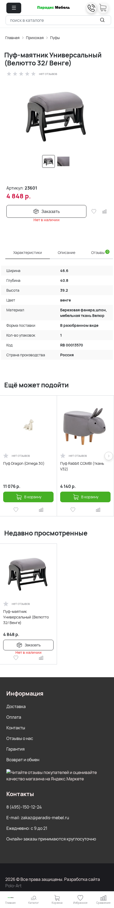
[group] (57, 115)
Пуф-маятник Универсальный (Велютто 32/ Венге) (26, 617)
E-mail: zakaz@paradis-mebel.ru (37, 818)
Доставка (16, 706)
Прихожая (35, 37)
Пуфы (55, 37)
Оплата (13, 717)
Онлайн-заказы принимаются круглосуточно (51, 839)
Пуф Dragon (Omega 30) (24, 463)
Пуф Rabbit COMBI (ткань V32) (82, 466)
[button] (13, 8)
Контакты (15, 728)
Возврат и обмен (22, 760)
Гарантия (15, 749)
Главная (12, 37)
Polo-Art (13, 886)
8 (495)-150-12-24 (24, 807)
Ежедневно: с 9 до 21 (26, 828)
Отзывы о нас (19, 738)
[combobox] (58, 20)
